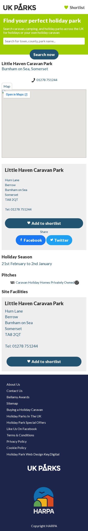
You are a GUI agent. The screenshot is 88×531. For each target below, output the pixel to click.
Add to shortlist (46, 361)
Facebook (32, 240)
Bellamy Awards (18, 397)
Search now (44, 54)
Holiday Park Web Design (25, 454)
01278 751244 (46, 80)
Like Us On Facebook (22, 429)
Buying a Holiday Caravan (25, 409)
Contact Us (15, 391)
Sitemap (12, 403)
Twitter (61, 240)
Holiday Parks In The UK (24, 416)
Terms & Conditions (20, 435)
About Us (13, 384)
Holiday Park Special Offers (26, 422)
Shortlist (77, 7)
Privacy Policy (17, 441)
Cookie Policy (16, 448)
